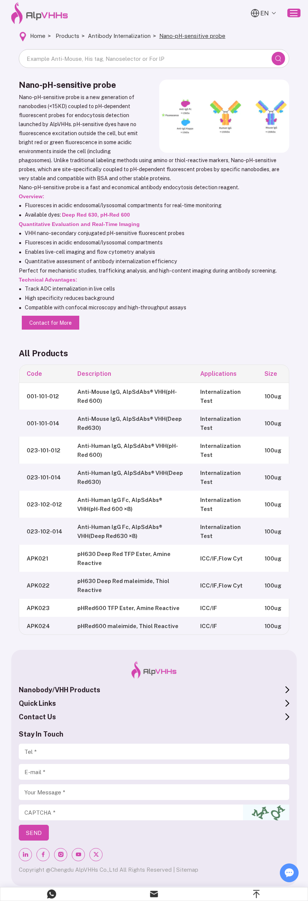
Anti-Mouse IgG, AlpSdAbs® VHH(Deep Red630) (129, 423)
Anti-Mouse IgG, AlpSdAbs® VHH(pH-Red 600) (127, 396)
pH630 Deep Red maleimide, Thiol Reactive (123, 585)
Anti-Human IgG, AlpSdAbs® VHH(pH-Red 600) (127, 450)
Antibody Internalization (119, 35)
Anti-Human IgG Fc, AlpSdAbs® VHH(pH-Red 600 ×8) (119, 504)
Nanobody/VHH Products (59, 690)
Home (37, 35)
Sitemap (187, 869)
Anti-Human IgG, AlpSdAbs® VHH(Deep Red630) (130, 477)
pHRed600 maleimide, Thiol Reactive (127, 625)
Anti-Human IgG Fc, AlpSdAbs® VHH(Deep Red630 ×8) (119, 531)
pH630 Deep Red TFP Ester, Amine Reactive (124, 558)
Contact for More (50, 322)
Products (67, 35)
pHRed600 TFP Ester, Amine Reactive (128, 607)
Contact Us (37, 717)
